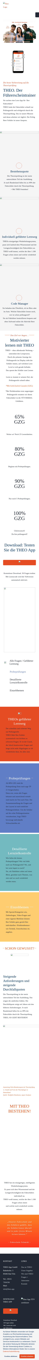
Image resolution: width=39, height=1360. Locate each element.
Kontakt (24, 1284)
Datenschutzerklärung (11, 1351)
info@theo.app (8, 1289)
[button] (20, 1351)
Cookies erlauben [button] (27, 1356)
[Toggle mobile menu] (35, 3)
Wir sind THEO (27, 1274)
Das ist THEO (26, 1267)
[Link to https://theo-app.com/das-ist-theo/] (19, 125)
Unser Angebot (27, 1270)
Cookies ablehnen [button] (10, 1356)
